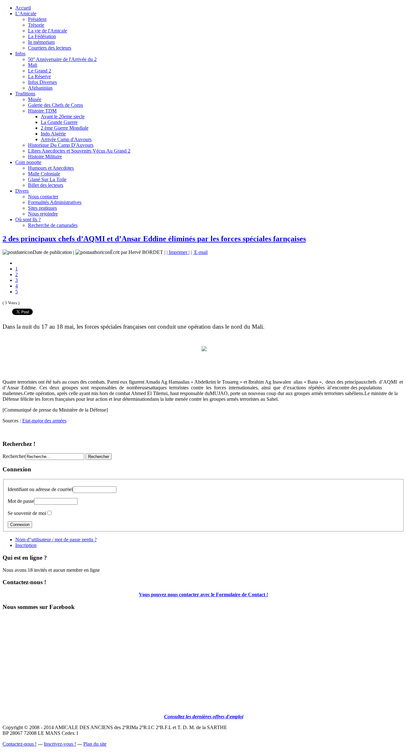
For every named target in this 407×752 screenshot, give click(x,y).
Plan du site (95, 744)
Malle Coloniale (44, 173)
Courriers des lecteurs (49, 48)
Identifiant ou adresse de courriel (40, 489)
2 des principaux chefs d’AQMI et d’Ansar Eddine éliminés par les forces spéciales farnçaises (154, 239)
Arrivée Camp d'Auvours (66, 139)
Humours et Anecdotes (51, 168)
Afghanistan (40, 88)
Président (37, 19)
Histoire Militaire (45, 156)
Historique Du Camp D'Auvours (60, 145)
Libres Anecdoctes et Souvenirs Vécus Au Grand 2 (79, 151)
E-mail (200, 252)
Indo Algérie (53, 133)
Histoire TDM (42, 110)
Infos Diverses (42, 82)
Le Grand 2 (39, 70)
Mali (32, 65)
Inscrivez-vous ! (60, 744)
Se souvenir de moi (27, 513)
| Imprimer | (178, 252)
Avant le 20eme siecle (63, 116)
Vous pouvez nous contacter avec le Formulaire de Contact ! (203, 594)
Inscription (26, 545)
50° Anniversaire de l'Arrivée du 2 (62, 59)
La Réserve (39, 76)
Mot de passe (21, 501)
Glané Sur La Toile (47, 179)
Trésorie (36, 25)
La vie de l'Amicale (47, 30)
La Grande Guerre (59, 122)
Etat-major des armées (44, 420)
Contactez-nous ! (20, 744)
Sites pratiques (42, 208)
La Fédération (42, 36)
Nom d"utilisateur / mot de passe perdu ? (56, 539)
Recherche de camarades (53, 225)
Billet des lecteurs (45, 185)
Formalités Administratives (54, 202)
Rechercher (14, 456)
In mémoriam (41, 42)
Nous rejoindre (43, 213)
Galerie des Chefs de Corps (55, 105)
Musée (34, 99)
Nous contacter (43, 196)
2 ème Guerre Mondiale (64, 128)
